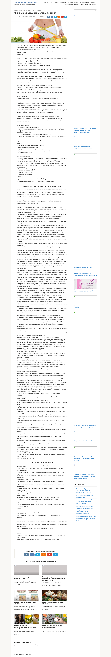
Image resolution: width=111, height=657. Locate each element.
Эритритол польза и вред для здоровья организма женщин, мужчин (83, 148)
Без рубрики (92, 4)
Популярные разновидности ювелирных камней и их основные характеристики (54, 578)
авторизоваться (44, 645)
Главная (46, 2)
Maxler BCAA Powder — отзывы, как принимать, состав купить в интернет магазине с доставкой (85, 476)
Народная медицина (31, 16)
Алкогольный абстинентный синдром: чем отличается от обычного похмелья (84, 501)
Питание (56, 2)
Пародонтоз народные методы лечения (25, 603)
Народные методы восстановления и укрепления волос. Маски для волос (25, 627)
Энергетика (63, 2)
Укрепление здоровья (25, 2)
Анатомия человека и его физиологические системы (82, 2)
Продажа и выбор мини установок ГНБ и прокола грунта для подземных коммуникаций (85, 490)
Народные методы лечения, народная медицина (52, 626)
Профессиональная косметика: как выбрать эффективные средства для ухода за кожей (86, 518)
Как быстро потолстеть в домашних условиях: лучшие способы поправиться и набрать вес (85, 130)
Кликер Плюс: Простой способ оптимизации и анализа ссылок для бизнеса (84, 458)
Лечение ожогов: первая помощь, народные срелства (26, 577)
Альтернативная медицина (72, 4)
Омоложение (84, 4)
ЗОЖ (51, 2)
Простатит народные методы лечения (52, 603)
